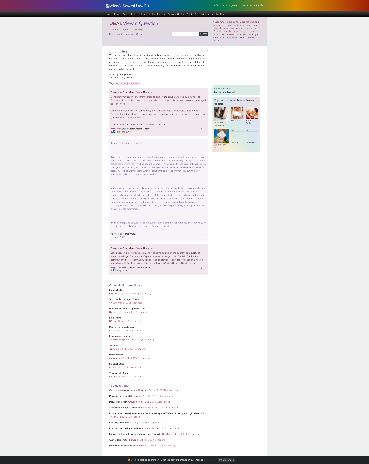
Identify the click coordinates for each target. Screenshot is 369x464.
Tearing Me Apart (119, 373)
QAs (203, 14)
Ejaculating (115, 317)
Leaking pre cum (118, 422)
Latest (126, 29)
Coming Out (193, 14)
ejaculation (121, 83)
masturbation (134, 83)
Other (139, 33)
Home (109, 14)
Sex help (114, 345)
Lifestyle (129, 33)
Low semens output (120, 336)
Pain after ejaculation (121, 326)
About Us (213, 14)
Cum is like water (119, 439)
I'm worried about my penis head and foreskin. (135, 434)
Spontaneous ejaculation (123, 407)
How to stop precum (120, 445)
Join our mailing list (224, 91)
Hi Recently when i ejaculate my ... (128, 308)
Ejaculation (118, 51)
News (117, 14)
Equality (161, 14)
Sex (111, 33)
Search (203, 33)
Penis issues (116, 354)
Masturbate (116, 290)
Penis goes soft (118, 401)
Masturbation (117, 363)
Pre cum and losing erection (125, 428)
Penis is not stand (119, 396)
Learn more (210, 459)
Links (222, 14)
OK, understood (226, 460)
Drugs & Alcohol (176, 14)
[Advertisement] (236, 67)
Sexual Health (147, 14)
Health (119, 33)
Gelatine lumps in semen (123, 390)
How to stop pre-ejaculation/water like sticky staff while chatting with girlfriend (154, 413)
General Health (130, 14)
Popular (139, 29)
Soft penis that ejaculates (124, 299)
